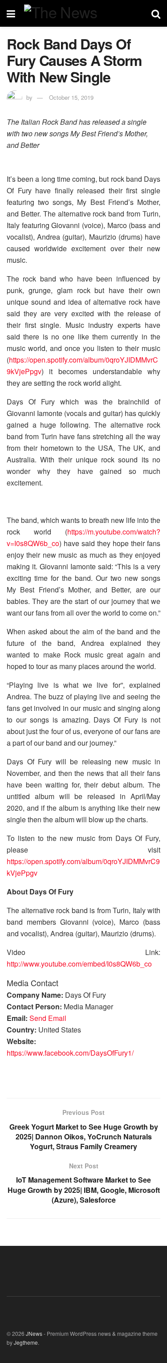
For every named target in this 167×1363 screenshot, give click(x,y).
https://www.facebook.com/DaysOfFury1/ (70, 1053)
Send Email (47, 1018)
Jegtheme (26, 1342)
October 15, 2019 (71, 97)
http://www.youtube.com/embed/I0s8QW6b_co (79, 964)
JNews (34, 1333)
